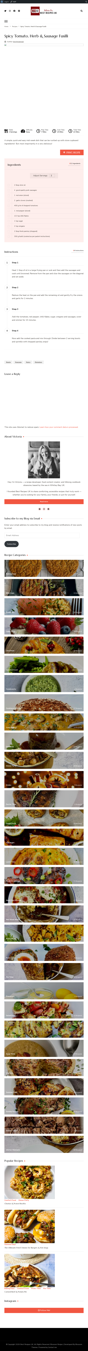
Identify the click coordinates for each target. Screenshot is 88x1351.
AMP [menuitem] (14, 2)
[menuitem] (2, 1)
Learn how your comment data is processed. (58, 427)
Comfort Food (10, 1200)
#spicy (28, 362)
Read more (44, 502)
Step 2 (15, 287)
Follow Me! (45, 1310)
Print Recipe (73, 152)
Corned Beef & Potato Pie (15, 1292)
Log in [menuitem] (7, 2)
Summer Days (10, 1244)
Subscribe (11, 544)
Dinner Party (24, 1200)
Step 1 (15, 262)
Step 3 (15, 309)
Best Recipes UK (26, 1344)
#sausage (18, 362)
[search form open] (82, 11)
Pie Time (47, 1288)
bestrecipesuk (18, 42)
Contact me (52, 1347)
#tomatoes (38, 362)
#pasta (8, 362)
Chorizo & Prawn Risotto (15, 1203)
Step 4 (15, 330)
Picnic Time (36, 1288)
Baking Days (9, 1288)
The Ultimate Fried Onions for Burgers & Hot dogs (26, 1247)
